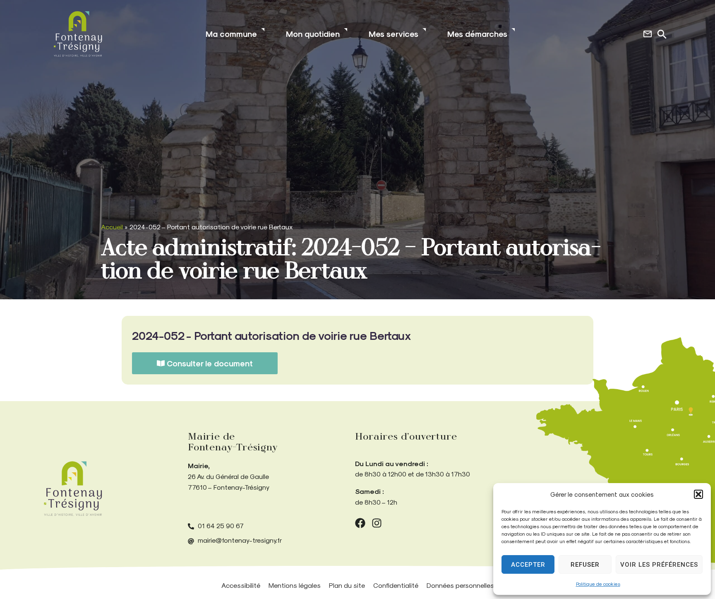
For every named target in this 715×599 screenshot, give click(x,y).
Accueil (112, 227)
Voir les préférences (659, 564)
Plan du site (347, 585)
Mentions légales (295, 585)
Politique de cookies (598, 584)
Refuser (585, 564)
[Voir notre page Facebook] (360, 523)
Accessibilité (240, 585)
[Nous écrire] (648, 34)
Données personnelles (460, 585)
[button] (698, 494)
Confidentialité (395, 585)
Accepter (528, 564)
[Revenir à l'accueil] (73, 488)
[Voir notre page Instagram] (377, 523)
